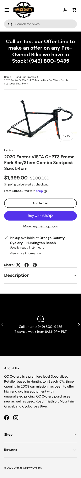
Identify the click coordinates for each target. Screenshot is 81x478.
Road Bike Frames (25, 77)
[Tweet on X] (18, 265)
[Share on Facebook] (26, 265)
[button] (74, 10)
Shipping (10, 184)
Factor (8, 150)
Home (7, 77)
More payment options (40, 226)
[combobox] (40, 24)
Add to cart (40, 203)
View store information (25, 253)
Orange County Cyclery (27, 467)
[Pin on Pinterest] (35, 265)
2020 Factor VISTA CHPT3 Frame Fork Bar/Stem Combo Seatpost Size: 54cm (36, 82)
